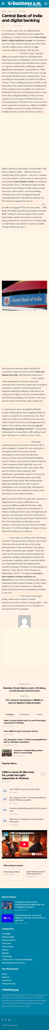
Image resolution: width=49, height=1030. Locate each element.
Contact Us (6, 980)
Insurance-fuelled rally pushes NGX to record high (28, 751)
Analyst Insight (8, 937)
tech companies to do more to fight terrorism (22, 404)
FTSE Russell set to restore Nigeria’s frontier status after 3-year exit (30, 917)
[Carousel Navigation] (43, 866)
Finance (5, 950)
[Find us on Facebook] (2, 1019)
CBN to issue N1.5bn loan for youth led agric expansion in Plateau (18, 775)
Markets (5, 953)
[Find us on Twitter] (6, 1019)
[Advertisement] (24, 140)
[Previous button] (41, 866)
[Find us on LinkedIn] (9, 1019)
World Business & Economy (13, 963)
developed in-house (11, 53)
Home (4, 11)
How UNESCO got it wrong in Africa (21, 731)
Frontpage (6, 934)
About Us (5, 977)
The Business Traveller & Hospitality (17, 960)
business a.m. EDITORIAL (17, 11)
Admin (6, 26)
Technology (7, 956)
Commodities (7, 947)
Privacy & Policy (8, 984)
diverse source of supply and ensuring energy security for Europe (23, 534)
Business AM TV (8, 940)
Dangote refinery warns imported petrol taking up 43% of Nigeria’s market (30, 904)
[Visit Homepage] (24, 3)
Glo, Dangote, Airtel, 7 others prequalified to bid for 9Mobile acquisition (25, 740)
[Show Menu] (3, 3)
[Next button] (45, 866)
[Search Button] (46, 3)
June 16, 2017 (18, 26)
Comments (6, 943)
